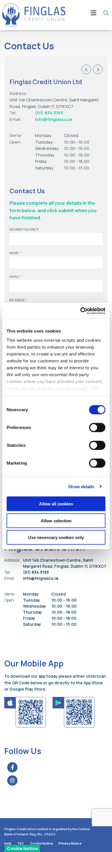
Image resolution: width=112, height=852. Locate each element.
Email (15, 276)
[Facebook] (14, 767)
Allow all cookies (56, 503)
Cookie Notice (41, 843)
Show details (81, 486)
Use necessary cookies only (56, 537)
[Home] (31, 15)
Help (7, 843)
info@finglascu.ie (53, 119)
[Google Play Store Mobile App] (73, 711)
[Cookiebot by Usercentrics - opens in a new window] (80, 310)
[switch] (97, 427)
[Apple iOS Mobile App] (25, 711)
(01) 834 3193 (49, 113)
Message (18, 300)
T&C (20, 843)
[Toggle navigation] (87, 15)
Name (15, 253)
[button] (105, 13)
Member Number (24, 229)
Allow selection (56, 520)
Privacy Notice (70, 843)
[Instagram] (14, 780)
